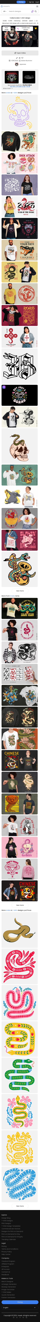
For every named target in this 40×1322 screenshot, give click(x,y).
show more (7, 88)
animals (24, 21)
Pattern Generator (8, 1297)
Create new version (26, 29)
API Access (6, 1269)
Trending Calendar (9, 1239)
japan (31, 21)
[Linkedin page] (26, 1317)
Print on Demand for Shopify (12, 1237)
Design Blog (6, 1218)
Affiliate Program (8, 1264)
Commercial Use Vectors (11, 1229)
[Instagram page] (13, 1317)
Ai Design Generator (9, 1284)
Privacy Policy (7, 1252)
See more (20, 591)
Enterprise (5, 1266)
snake (5, 21)
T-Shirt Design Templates (11, 1226)
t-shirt (10, 21)
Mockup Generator (9, 1287)
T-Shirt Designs (7, 1221)
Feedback (5, 1275)
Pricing (4, 1246)
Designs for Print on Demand (12, 1231)
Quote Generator (8, 1295)
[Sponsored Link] (11, 77)
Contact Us (6, 1272)
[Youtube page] (23, 1317)
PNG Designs (6, 1223)
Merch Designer (7, 1281)
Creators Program (8, 1261)
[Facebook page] (17, 1317)
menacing (17, 21)
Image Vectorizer (8, 1289)
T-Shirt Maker (6, 1292)
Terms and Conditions (10, 1249)
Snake (12, 596)
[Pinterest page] (20, 1317)
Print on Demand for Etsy (11, 1234)
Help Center (6, 1254)
